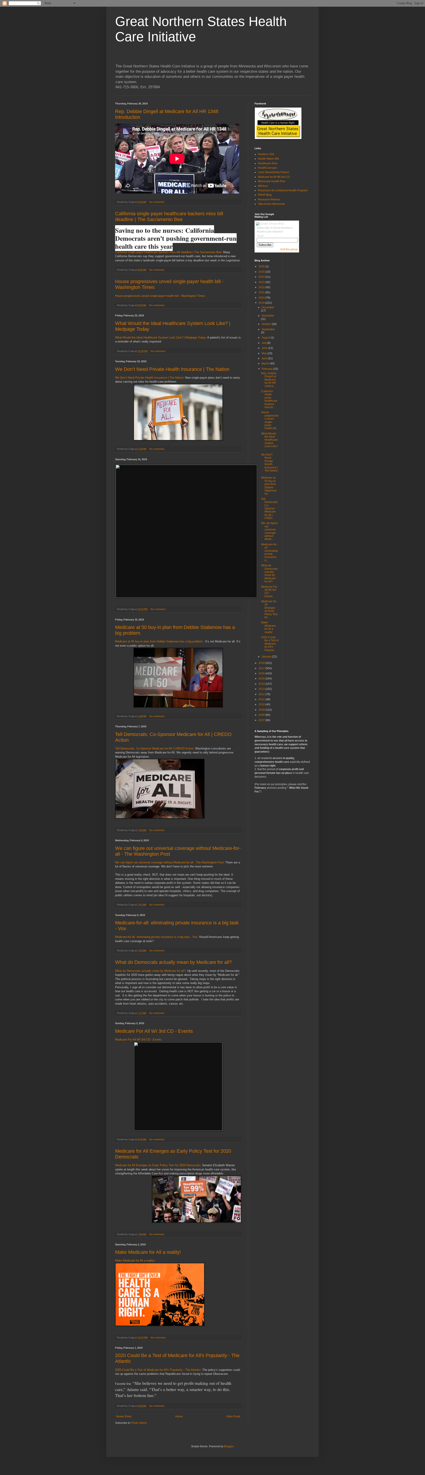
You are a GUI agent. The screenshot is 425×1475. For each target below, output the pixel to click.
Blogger (228, 1446)
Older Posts (233, 1416)
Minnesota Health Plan (271, 181)
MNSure (263, 186)
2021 (262, 292)
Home (179, 1416)
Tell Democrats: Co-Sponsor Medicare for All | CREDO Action (154, 748)
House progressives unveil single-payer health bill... (270, 420)
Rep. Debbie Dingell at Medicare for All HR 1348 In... (268, 380)
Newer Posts (123, 1416)
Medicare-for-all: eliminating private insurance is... (269, 552)
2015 (262, 678)
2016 (262, 673)
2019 (262, 302)
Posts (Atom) (139, 1422)
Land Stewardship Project (273, 172)
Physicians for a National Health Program (282, 190)
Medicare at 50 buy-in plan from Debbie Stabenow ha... (269, 485)
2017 (262, 668)
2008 (262, 714)
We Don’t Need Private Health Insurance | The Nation (172, 369)
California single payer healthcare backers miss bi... (269, 399)
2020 (262, 297)
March (266, 363)
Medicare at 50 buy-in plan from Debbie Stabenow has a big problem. (159, 641)
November (268, 315)
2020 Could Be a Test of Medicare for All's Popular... (269, 644)
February (267, 368)
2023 (262, 282)
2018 (262, 663)
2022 (262, 287)
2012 (262, 694)
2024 (262, 276)
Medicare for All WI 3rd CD (274, 176)
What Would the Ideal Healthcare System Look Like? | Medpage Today (160, 337)
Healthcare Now (267, 163)
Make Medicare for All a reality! (148, 1252)
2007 (262, 720)
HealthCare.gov (267, 167)
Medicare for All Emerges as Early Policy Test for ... (269, 609)
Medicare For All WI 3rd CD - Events (154, 1031)
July (264, 342)
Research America (269, 199)
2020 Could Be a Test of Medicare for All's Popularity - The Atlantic (158, 1369)
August (266, 337)
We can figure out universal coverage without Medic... (269, 531)
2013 (262, 689)
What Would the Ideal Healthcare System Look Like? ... (269, 441)
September (268, 329)
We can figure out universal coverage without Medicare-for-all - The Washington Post (169, 862)
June (265, 348)
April (265, 358)
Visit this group (289, 249)
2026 (262, 266)
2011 (262, 699)
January (267, 656)
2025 (262, 271)
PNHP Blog (265, 194)
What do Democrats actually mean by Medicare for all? (173, 962)
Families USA (266, 154)
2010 (262, 704)
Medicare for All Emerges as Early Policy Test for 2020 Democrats (157, 1165)
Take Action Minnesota (271, 203)
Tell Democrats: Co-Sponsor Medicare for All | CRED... (269, 508)
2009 (262, 709)
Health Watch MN (268, 158)
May (264, 353)
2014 (262, 683)
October (267, 324)
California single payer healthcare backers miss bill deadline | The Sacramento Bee (169, 216)
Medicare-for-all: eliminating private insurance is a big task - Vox (156, 937)
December (268, 307)
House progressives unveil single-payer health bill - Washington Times (160, 295)
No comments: (157, 202)
